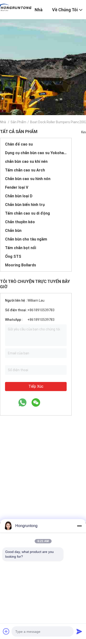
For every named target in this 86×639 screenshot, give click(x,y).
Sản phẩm (18, 122)
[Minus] (79, 526)
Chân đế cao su (19, 144)
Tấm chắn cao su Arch (25, 170)
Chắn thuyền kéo (20, 222)
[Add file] (6, 631)
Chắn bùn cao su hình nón (27, 178)
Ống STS (13, 256)
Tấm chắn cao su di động (27, 213)
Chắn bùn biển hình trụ (25, 204)
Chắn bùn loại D (18, 196)
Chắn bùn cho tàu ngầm (26, 239)
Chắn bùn (13, 230)
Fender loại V (16, 187)
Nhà (3, 122)
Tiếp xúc (35, 386)
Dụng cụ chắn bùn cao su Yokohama (36, 153)
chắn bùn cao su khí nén (26, 161)
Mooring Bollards (20, 265)
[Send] (79, 631)
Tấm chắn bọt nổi (20, 248)
